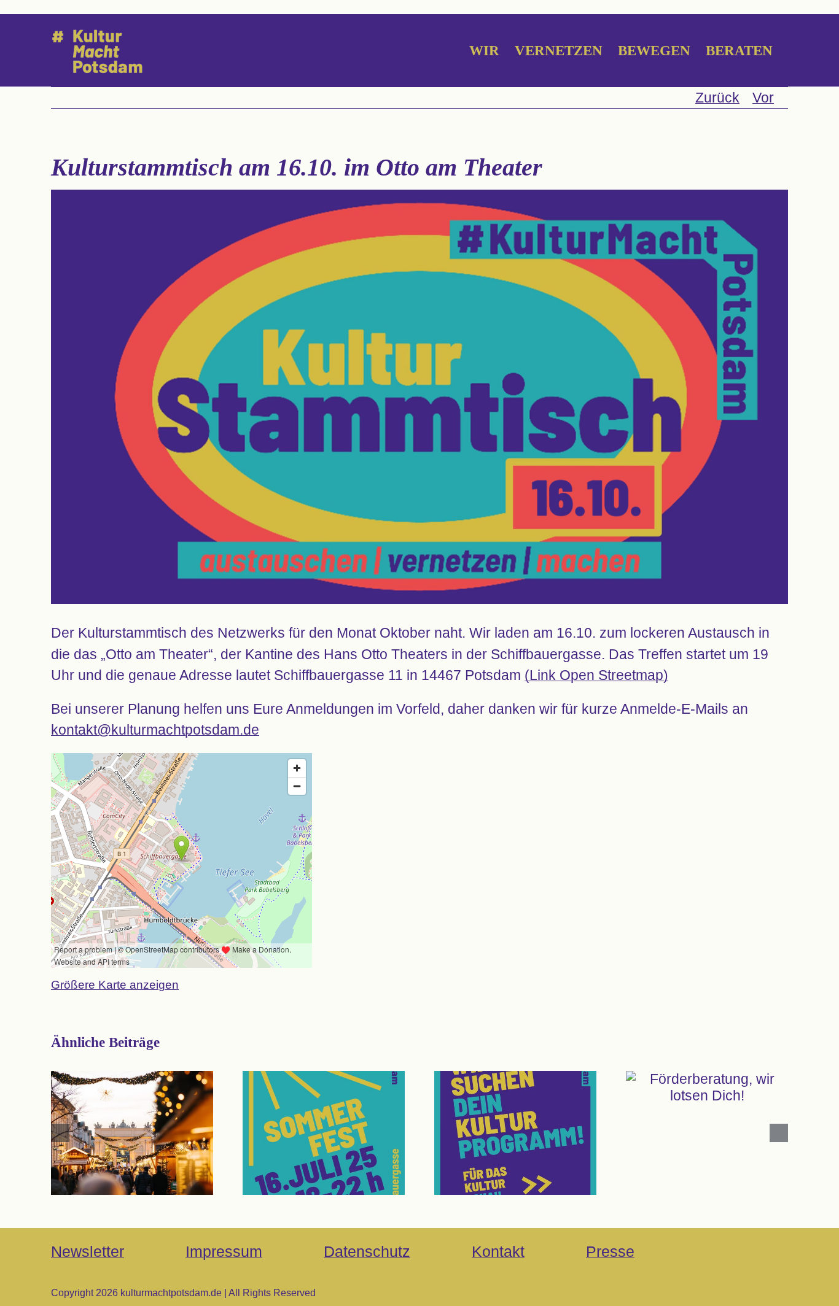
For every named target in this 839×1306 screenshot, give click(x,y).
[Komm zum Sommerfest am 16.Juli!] (324, 1133)
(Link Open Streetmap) (596, 675)
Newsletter (87, 1251)
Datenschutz (367, 1251)
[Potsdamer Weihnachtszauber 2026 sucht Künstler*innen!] (132, 1133)
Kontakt (498, 1251)
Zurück (717, 98)
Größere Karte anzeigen (115, 984)
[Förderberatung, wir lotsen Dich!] (707, 1087)
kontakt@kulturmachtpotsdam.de (155, 730)
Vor (763, 98)
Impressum (223, 1251)
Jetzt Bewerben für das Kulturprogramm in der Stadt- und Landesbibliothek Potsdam (515, 1086)
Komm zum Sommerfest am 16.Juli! (323, 1112)
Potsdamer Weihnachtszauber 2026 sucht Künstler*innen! (132, 1104)
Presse (610, 1251)
